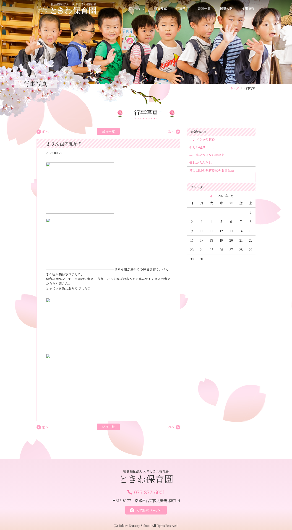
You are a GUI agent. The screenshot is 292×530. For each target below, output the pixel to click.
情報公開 (226, 8)
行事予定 (182, 8)
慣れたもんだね (200, 162)
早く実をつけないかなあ (206, 155)
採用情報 (248, 8)
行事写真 (160, 8)
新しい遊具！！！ (202, 147)
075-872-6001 (149, 492)
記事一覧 (108, 131)
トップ (234, 88)
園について (137, 8)
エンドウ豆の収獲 (202, 139)
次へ (171, 131)
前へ (45, 131)
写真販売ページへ (149, 510)
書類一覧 (204, 8)
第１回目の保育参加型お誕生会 (211, 170)
